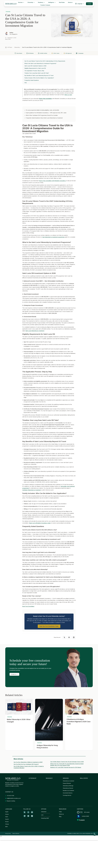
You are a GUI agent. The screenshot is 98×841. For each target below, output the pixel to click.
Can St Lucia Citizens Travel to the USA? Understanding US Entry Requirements (44, 61)
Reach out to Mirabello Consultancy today (40, 523)
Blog (60, 816)
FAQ (25, 82)
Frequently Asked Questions (31, 80)
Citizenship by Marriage (68, 785)
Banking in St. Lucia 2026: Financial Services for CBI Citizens (65, 767)
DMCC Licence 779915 (45, 816)
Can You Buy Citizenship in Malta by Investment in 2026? (28, 762)
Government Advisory (67, 792)
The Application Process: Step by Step (34, 70)
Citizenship (30, 2)
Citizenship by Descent (68, 788)
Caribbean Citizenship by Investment (31, 490)
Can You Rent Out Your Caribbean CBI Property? (26, 764)
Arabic (6, 816)
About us (70, 2)
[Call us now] (94, 834)
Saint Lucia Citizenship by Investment (34, 330)
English (6, 811)
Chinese (7, 824)
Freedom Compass (45, 5)
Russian (7, 821)
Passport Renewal (67, 783)
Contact (89, 3)
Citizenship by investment (68, 780)
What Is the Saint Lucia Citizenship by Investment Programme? (40, 63)
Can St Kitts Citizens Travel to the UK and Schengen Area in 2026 (67, 761)
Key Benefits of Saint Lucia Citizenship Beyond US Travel (38, 75)
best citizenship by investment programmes (53, 237)
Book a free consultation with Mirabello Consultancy (52, 180)
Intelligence (51, 2)
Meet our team (68, 94)
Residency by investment (68, 790)
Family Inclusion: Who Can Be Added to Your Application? (39, 78)
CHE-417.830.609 (46, 813)
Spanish (7, 819)
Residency (40, 2)
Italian (6, 826)
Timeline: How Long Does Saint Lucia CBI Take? (36, 73)
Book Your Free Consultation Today (49, 626)
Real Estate (62, 2)
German (7, 814)
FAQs (60, 811)
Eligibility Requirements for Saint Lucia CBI (35, 68)
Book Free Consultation (28, 606)
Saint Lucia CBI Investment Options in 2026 (35, 66)
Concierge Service (67, 795)
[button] (21, 2)
